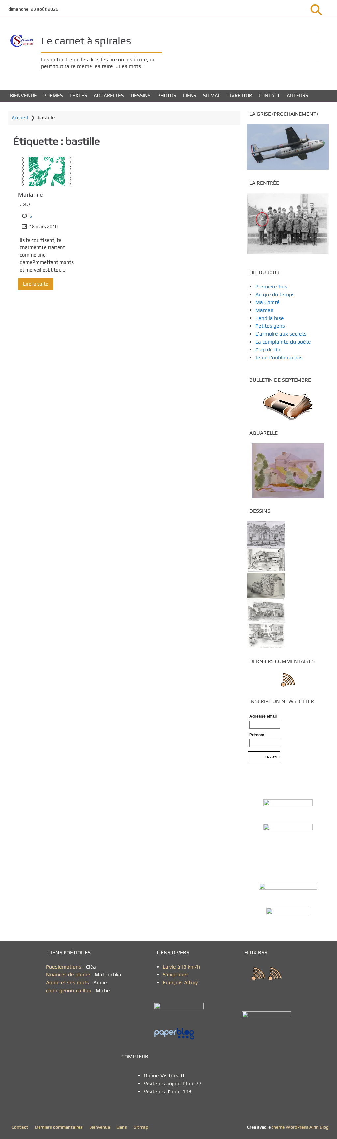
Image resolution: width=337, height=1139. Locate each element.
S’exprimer (175, 974)
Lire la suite (35, 284)
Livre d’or (239, 95)
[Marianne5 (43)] (47, 171)
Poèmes (53, 95)
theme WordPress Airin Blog (300, 1127)
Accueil (20, 118)
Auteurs (297, 95)
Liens (189, 95)
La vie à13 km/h (181, 967)
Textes (78, 95)
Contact (269, 95)
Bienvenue (23, 95)
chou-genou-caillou (69, 990)
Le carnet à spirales (86, 41)
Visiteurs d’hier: (163, 1091)
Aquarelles (109, 95)
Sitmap (212, 95)
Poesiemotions (64, 967)
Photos (166, 95)
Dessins (141, 95)
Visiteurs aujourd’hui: (169, 1083)
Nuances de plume (68, 974)
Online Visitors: (162, 1076)
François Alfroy (180, 982)
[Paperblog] (181, 1034)
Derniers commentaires (59, 1127)
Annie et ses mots (68, 982)
